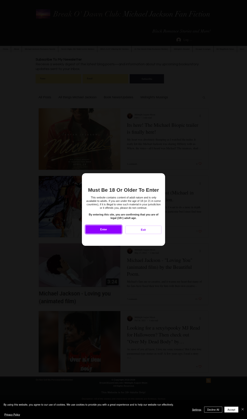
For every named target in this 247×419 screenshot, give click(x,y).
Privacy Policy (12, 414)
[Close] (242, 409)
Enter (103, 229)
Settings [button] (196, 409)
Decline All (213, 409)
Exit (143, 229)
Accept (231, 409)
